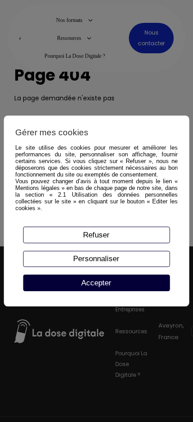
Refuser (96, 234)
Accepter (96, 282)
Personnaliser (96, 258)
